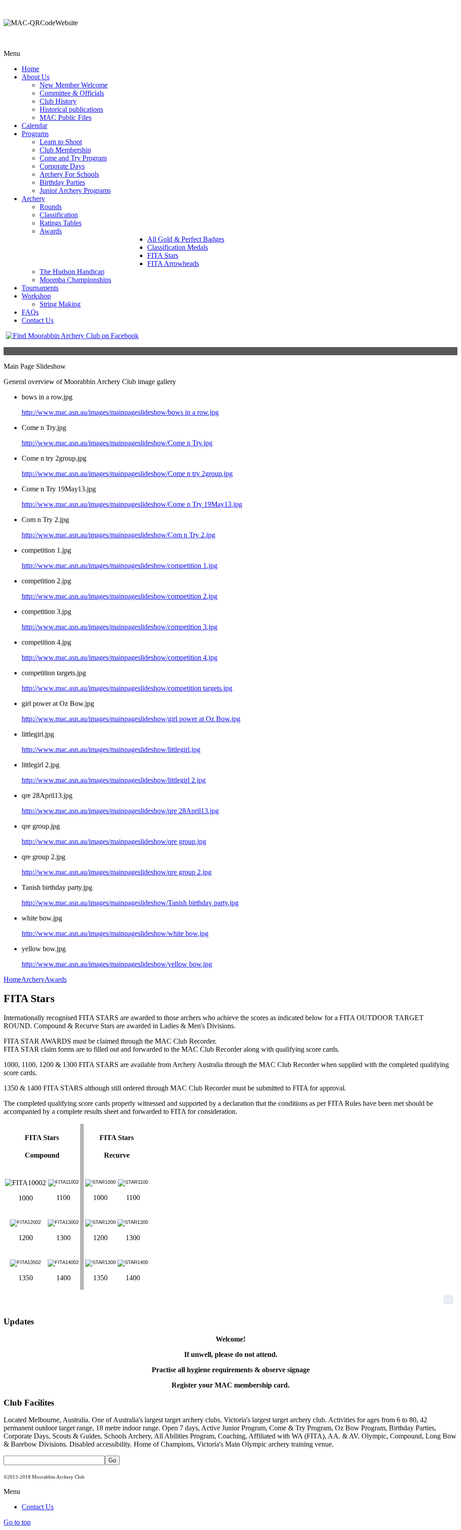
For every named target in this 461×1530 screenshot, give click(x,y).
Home (12, 979)
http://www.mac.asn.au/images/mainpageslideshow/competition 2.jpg (119, 596)
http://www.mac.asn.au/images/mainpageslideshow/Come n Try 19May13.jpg (132, 504)
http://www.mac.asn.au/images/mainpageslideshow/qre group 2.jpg (117, 872)
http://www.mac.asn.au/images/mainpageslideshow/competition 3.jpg (119, 627)
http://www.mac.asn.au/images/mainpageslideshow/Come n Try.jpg (117, 443)
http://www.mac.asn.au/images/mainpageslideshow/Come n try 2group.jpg (127, 473)
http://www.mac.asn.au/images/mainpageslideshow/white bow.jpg (115, 933)
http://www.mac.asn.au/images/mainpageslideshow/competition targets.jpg (127, 688)
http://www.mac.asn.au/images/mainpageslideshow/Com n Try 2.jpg (118, 535)
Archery (33, 979)
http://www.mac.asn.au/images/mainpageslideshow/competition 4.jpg (119, 657)
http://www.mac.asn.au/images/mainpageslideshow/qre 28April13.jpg (120, 811)
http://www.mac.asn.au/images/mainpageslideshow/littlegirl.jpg (111, 749)
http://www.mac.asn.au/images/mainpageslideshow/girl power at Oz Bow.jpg (131, 719)
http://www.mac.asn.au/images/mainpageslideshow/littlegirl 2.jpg (114, 780)
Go (112, 1460)
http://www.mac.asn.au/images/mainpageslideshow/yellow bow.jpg (117, 964)
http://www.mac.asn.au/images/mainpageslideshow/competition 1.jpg (119, 565)
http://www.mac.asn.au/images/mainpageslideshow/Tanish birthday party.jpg (130, 903)
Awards (56, 979)
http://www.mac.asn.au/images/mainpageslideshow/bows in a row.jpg (120, 412)
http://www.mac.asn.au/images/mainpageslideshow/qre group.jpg (114, 841)
